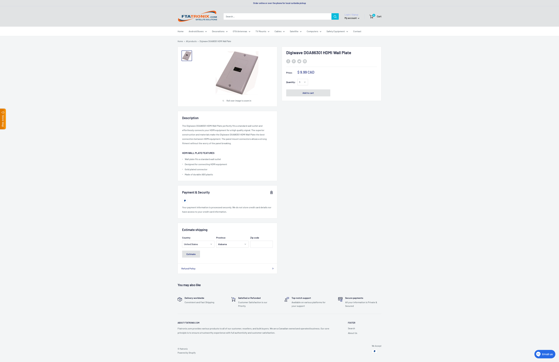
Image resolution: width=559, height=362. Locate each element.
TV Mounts (260, 31)
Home (181, 31)
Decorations (218, 31)
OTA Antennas (240, 31)
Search (351, 328)
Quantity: (291, 82)
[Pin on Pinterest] (294, 61)
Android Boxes (196, 31)
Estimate (191, 254)
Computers (312, 31)
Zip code (254, 237)
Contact (357, 31)
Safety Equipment (336, 31)
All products (191, 41)
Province (220, 237)
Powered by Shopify (187, 353)
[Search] (335, 16)
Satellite (294, 31)
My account (351, 17)
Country (186, 237)
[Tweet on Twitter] (299, 61)
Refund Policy (188, 268)
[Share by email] (305, 61)
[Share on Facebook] (288, 61)
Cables (278, 31)
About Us (352, 333)
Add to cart (308, 92)
